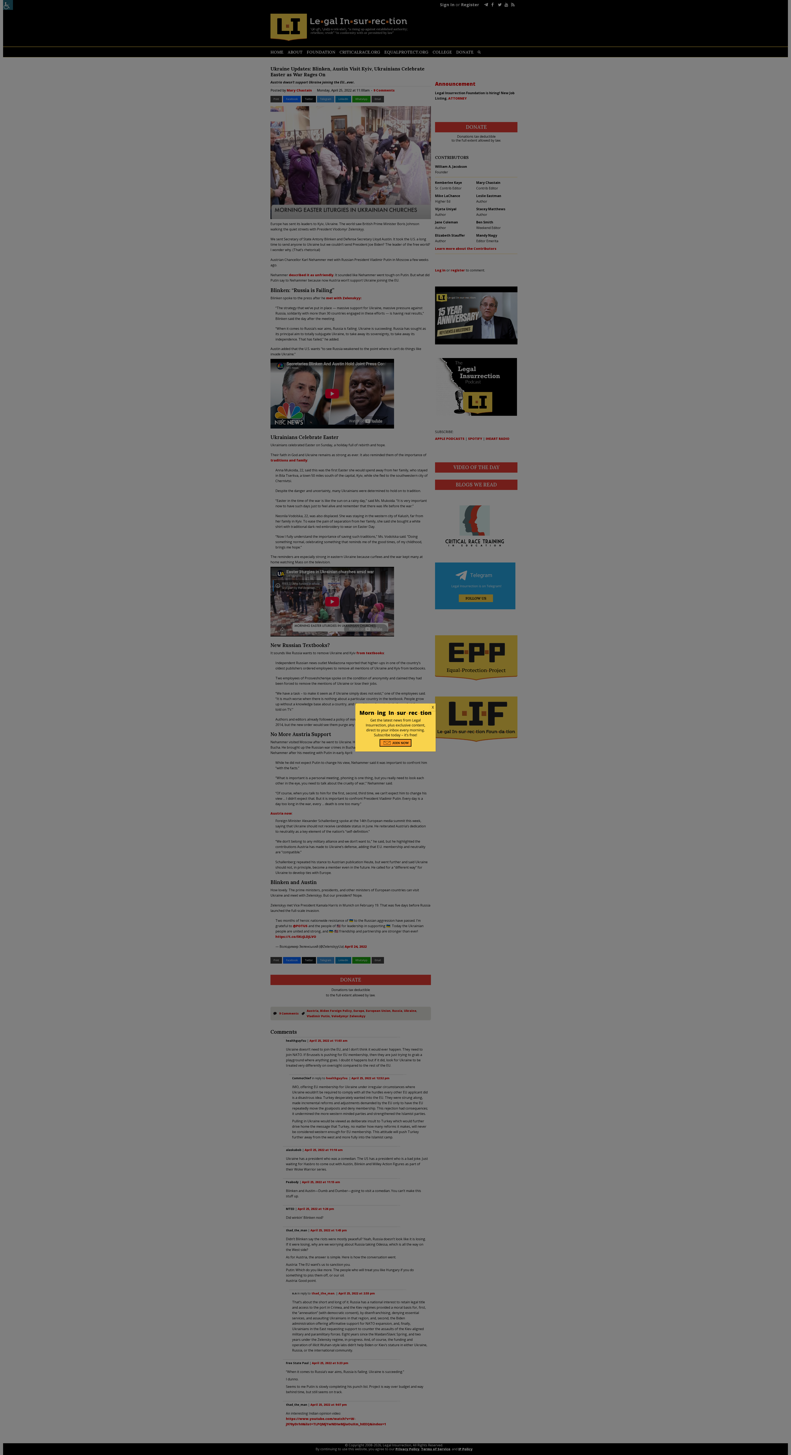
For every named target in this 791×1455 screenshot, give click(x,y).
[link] (395, 707)
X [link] (433, 707)
